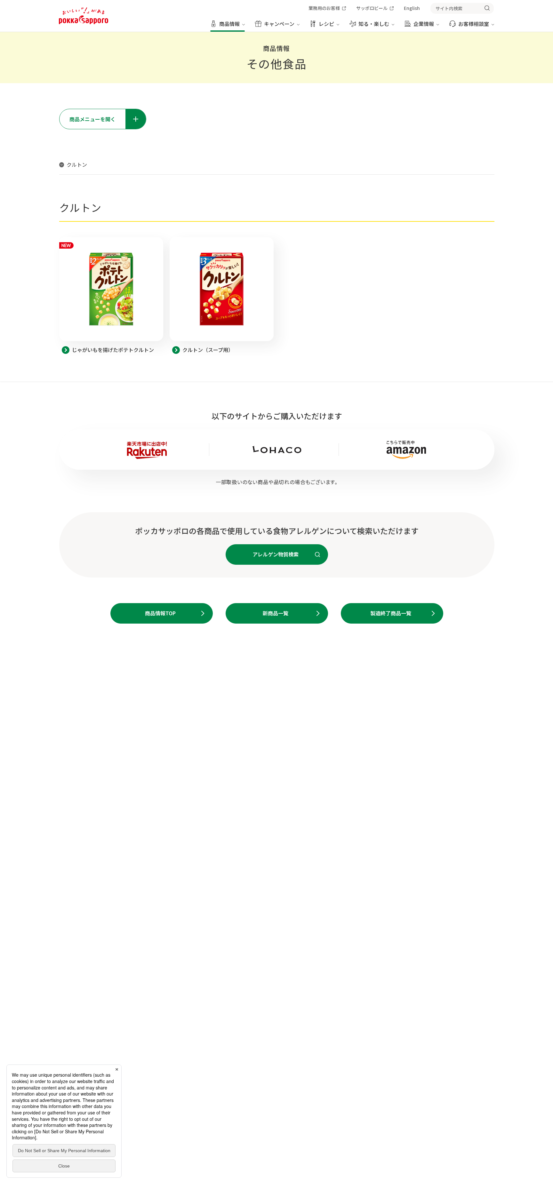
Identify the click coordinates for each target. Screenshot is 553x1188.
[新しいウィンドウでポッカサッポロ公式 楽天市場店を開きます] (147, 449)
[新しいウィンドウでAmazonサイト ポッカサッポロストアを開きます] (406, 449)
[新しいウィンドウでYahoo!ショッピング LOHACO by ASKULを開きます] (276, 449)
